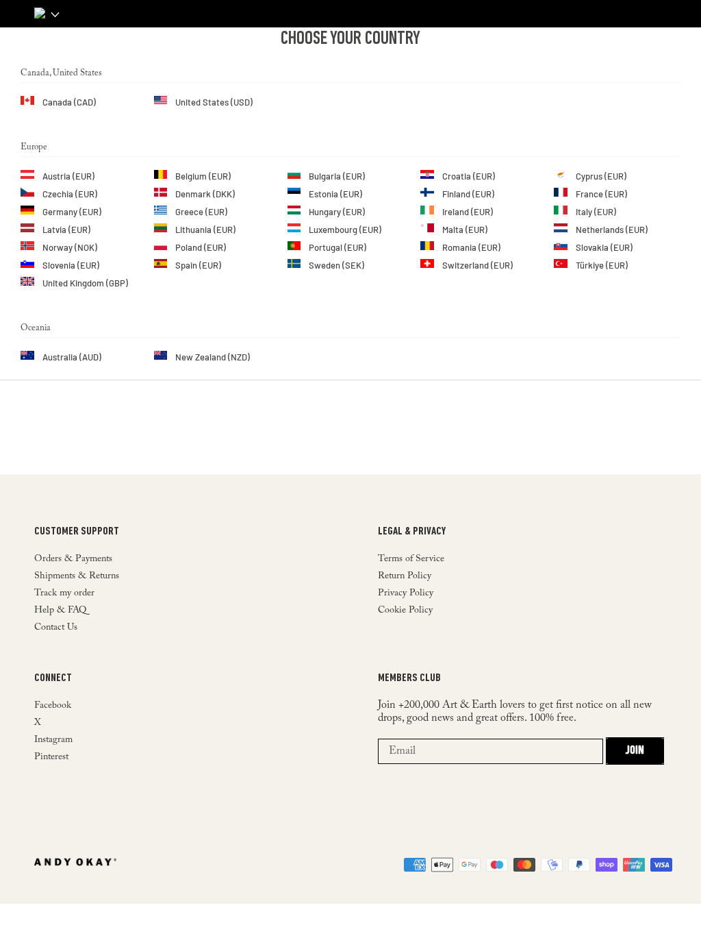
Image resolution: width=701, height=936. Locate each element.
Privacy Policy (405, 593)
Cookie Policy (405, 610)
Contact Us (55, 627)
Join (634, 751)
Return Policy (404, 576)
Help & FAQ (60, 610)
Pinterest (51, 757)
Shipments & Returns (76, 576)
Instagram (53, 740)
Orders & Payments (73, 559)
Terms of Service (411, 559)
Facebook (52, 706)
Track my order (64, 593)
